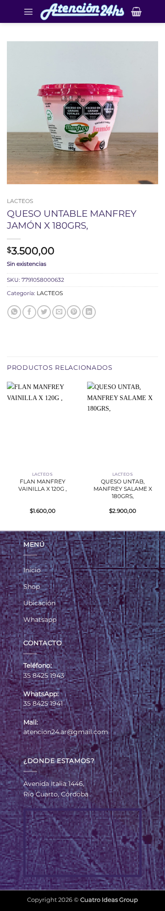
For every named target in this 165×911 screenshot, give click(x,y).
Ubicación (39, 603)
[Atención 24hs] (82, 11)
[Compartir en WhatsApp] (14, 312)
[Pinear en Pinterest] (74, 312)
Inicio (32, 570)
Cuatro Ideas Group (109, 899)
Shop (31, 586)
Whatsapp (39, 619)
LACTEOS (20, 201)
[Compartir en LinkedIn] (89, 312)
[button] (28, 11)
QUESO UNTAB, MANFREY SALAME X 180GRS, (123, 488)
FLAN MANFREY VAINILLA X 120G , (42, 485)
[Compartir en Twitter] (44, 312)
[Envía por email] (59, 312)
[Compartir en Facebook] (29, 312)
